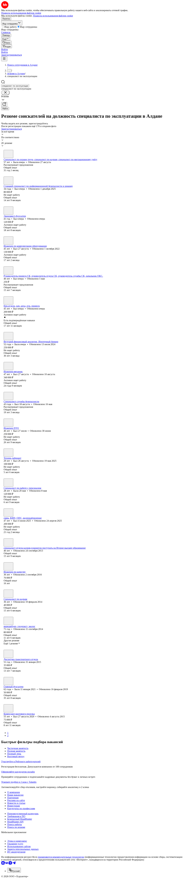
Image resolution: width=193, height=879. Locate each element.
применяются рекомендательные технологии (61, 857)
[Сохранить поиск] (4, 104)
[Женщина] (8, 154)
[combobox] (15, 85)
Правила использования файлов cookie (53, 15)
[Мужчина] (8, 181)
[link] (6, 42)
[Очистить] (5, 92)
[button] (4, 49)
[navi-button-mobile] (4, 58)
